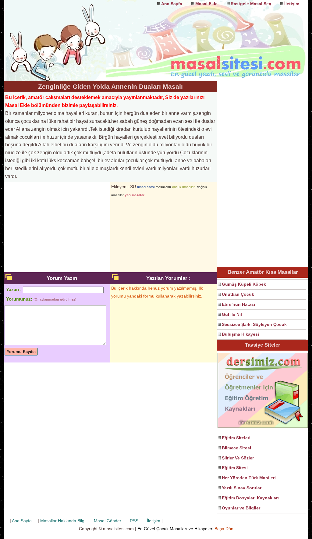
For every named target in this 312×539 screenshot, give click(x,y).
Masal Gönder (107, 520)
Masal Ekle (206, 3)
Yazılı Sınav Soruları (242, 487)
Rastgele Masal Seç (251, 3)
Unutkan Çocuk (238, 294)
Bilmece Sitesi (236, 447)
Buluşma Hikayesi (240, 334)
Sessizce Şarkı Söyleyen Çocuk (254, 324)
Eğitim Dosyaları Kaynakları (250, 497)
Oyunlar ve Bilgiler (241, 507)
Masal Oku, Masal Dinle (65, 35)
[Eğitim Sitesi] (263, 427)
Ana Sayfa (171, 3)
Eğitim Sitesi (235, 467)
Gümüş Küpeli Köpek (244, 284)
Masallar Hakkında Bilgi (62, 520)
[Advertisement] (262, 172)
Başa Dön (223, 528)
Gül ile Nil (232, 314)
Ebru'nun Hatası (238, 304)
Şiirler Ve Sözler (238, 457)
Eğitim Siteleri (236, 437)
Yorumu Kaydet (21, 351)
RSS (134, 520)
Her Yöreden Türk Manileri (249, 477)
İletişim (291, 3)
